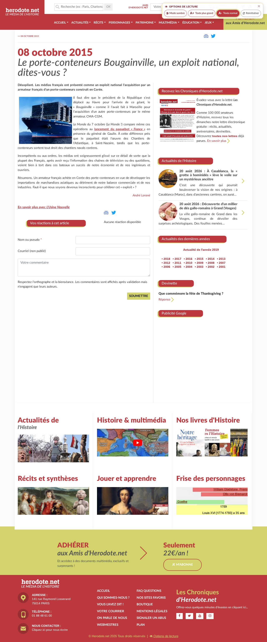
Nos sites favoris (151, 597)
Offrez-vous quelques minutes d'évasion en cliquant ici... (212, 607)
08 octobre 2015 (30, 36)
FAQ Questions (149, 590)
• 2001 (221, 266)
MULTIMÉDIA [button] (168, 22)
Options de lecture (165, 636)
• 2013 (221, 259)
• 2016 (188, 259)
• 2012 (166, 262)
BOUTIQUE (145, 604)
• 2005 (177, 266)
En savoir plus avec (44, 207)
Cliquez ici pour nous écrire (50, 629)
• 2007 (221, 262)
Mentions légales (152, 611)
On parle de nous (112, 618)
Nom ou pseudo (30, 239)
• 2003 (199, 266)
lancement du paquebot (119, 129)
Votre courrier (110, 611)
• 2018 (166, 259)
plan (141, 624)
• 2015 (199, 259)
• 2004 (188, 266)
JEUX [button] (208, 22)
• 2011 (177, 262)
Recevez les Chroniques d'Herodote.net (192, 91)
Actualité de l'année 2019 (201, 249)
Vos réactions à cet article (49, 223)
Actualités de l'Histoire (179, 161)
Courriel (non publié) (32, 251)
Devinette (169, 283)
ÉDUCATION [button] (190, 22)
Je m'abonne (182, 564)
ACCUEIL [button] (60, 22)
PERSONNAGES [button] (119, 22)
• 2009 (199, 262)
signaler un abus (151, 618)
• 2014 (210, 259)
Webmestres (107, 624)
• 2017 (177, 259)
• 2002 (210, 266)
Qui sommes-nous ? (113, 597)
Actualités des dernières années (186, 239)
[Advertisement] (203, 356)
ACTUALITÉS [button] (79, 22)
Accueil (103, 590)
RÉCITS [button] (98, 22)
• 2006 (166, 266)
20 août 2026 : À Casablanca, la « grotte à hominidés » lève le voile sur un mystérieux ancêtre (208, 175)
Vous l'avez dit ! (110, 604)
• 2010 (188, 262)
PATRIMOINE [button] (145, 22)
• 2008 (210, 262)
